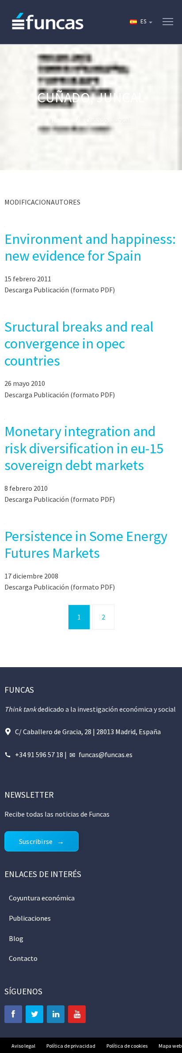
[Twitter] (34, 1014)
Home (60, 120)
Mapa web (170, 1045)
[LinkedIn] (55, 1014)
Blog (16, 938)
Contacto (23, 958)
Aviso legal (23, 1045)
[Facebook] (13, 1014)
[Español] (140, 22)
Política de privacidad (70, 1045)
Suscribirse (36, 841)
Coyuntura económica (42, 897)
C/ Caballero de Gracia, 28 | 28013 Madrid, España (88, 731)
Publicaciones (30, 918)
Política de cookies (127, 1045)
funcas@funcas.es (106, 754)
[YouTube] (77, 1014)
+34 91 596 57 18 (39, 754)
